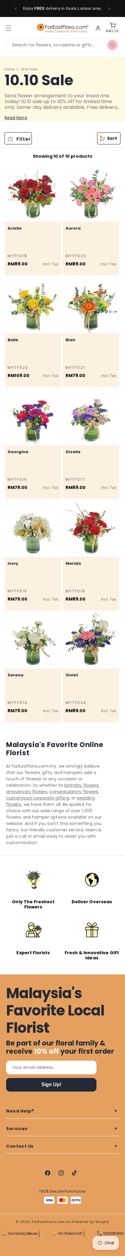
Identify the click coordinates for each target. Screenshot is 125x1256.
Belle (13, 339)
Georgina (18, 451)
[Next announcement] (109, 8)
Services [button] (17, 1129)
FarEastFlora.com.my (51, 1221)
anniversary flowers (26, 792)
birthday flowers (81, 785)
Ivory (13, 563)
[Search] (112, 45)
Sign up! (51, 1084)
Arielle (15, 228)
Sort (112, 138)
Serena (15, 675)
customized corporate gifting (37, 798)
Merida (73, 563)
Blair (71, 339)
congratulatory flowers (73, 792)
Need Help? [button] (20, 1111)
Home (10, 69)
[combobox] (62, 45)
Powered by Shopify (91, 1221)
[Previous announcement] (15, 8)
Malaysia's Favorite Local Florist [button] (55, 1011)
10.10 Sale (29, 69)
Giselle (73, 451)
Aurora (73, 228)
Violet (72, 675)
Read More (16, 118)
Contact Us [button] (20, 1146)
